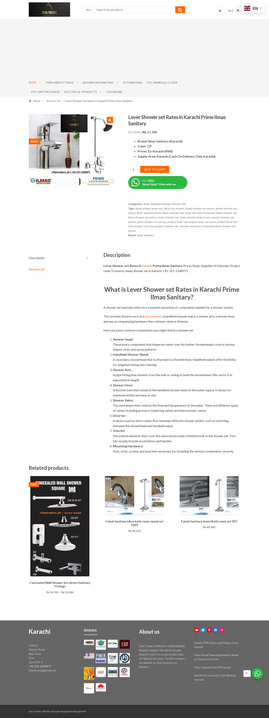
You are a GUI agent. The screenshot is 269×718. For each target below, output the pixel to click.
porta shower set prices (151, 221)
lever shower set (226, 212)
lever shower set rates (172, 217)
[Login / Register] (219, 10)
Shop (32, 82)
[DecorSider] (125, 644)
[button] (110, 120)
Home (36, 100)
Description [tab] (37, 258)
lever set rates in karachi (200, 212)
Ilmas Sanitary (145, 235)
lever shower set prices (142, 217)
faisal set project (174, 208)
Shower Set (53, 100)
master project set (198, 217)
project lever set (177, 221)
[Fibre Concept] (113, 658)
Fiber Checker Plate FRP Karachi (212, 667)
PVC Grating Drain (45, 91)
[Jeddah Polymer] (101, 672)
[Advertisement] (134, 48)
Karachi (147, 266)
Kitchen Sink (132, 82)
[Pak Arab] (113, 672)
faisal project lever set (149, 208)
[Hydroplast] (125, 658)
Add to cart (154, 169)
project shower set (166, 226)
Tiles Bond (114, 91)
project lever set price (202, 221)
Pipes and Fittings (59, 82)
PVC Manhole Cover (162, 82)
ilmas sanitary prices (149, 212)
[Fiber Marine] (101, 658)
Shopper (55, 711)
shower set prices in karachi (197, 226)
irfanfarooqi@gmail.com (42, 670)
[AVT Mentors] (101, 645)
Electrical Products (80, 91)
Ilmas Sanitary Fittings (157, 204)
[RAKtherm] (89, 688)
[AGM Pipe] (89, 642)
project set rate (144, 226)
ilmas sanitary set (173, 212)
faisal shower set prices (200, 208)
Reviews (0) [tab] (36, 269)
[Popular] (125, 672)
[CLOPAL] (113, 644)
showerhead (153, 316)
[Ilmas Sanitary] (89, 673)
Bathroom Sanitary (98, 82)
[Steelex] (101, 687)
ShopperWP (79, 711)
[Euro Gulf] (89, 655)
